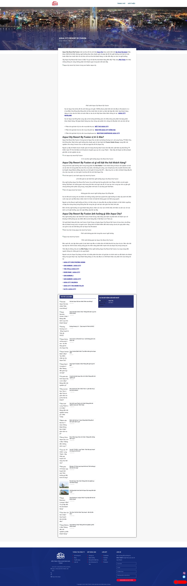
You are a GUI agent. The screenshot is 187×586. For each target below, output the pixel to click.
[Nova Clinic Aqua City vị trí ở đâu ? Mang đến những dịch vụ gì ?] (64, 441)
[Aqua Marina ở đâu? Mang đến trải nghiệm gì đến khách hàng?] (64, 529)
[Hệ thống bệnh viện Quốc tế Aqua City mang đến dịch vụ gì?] (64, 492)
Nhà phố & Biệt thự (93, 560)
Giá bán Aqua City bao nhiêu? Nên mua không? (81, 301)
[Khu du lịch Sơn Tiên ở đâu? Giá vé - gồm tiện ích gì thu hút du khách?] (64, 394)
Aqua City (111, 300)
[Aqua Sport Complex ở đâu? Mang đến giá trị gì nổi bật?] (64, 368)
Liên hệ (76, 562)
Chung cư (91, 555)
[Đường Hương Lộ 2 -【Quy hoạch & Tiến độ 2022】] (64, 331)
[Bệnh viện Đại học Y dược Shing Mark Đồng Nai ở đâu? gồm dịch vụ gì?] (64, 427)
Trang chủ (121, 3)
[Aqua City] (103, 303)
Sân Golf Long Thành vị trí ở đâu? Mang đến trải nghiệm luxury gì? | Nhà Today (81, 404)
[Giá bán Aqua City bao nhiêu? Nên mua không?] (64, 305)
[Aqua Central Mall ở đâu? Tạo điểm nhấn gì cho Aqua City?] (64, 356)
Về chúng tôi (77, 555)
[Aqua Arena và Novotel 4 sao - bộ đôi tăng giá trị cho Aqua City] (64, 343)
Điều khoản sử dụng (105, 584)
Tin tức (71, 40)
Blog (75, 557)
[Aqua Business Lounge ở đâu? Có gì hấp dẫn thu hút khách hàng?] (64, 503)
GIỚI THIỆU (131, 3)
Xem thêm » (111, 302)
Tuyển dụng (77, 560)
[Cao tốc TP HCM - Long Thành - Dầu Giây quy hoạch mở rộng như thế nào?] (64, 456)
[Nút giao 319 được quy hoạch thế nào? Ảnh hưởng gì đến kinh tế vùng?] (64, 472)
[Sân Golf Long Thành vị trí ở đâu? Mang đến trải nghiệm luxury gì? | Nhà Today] (64, 410)
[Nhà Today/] (55, 3)
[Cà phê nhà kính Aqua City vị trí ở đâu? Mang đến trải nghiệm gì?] (64, 381)
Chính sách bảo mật (96, 584)
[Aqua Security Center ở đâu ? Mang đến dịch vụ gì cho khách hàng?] (64, 317)
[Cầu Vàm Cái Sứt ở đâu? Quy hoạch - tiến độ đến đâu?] (64, 517)
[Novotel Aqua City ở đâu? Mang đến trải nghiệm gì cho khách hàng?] (64, 484)
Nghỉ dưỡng (92, 557)
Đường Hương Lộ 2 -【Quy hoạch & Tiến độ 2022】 (82, 326)
